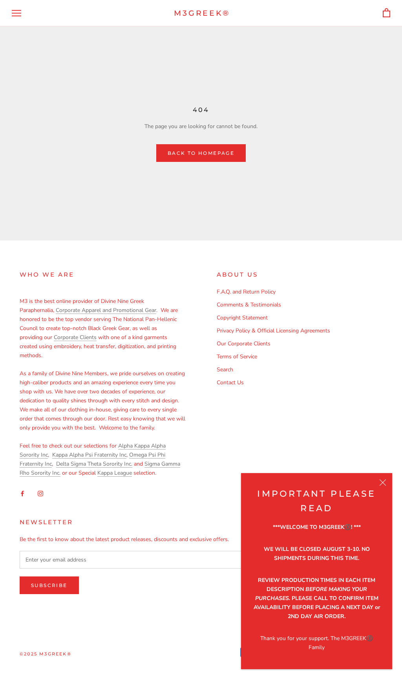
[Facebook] (22, 493)
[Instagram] (40, 493)
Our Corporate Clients (243, 343)
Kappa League (114, 473)
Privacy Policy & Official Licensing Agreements (273, 330)
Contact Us (230, 382)
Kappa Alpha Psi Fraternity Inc (89, 455)
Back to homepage (201, 153)
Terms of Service (237, 356)
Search (225, 369)
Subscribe (49, 585)
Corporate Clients (75, 337)
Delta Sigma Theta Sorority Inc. (94, 464)
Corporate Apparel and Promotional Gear (106, 310)
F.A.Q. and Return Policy (246, 291)
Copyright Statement (242, 317)
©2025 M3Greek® (45, 654)
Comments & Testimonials (249, 304)
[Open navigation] (16, 13)
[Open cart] (386, 13)
